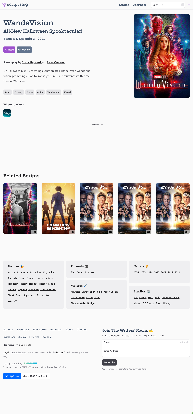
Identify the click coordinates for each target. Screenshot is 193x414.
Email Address (111, 351)
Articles (124, 4)
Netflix (142, 297)
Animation (35, 272)
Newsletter (40, 329)
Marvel (67, 92)
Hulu (157, 297)
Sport (19, 295)
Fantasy (48, 278)
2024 (149, 272)
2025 (143, 272)
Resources (139, 4)
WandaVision (53, 92)
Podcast (89, 272)
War (48, 295)
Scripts (27, 344)
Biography (48, 272)
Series (7, 92)
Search (169, 4)
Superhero (29, 295)
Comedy (18, 92)
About (69, 329)
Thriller (40, 295)
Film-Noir (13, 283)
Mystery (22, 289)
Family (39, 278)
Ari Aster (75, 291)
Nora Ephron (93, 297)
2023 (156, 272)
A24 (136, 297)
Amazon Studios (170, 297)
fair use (59, 352)
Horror (43, 283)
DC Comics (148, 303)
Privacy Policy (141, 369)
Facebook (47, 336)
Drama (30, 92)
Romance (33, 289)
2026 (136, 272)
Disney (167, 303)
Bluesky (22, 336)
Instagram (9, 336)
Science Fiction (48, 289)
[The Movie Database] (30, 363)
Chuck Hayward (32, 62)
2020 (177, 272)
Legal (6, 352)
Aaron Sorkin (111, 291)
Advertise (56, 329)
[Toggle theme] (189, 5)
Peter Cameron (56, 62)
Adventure (22, 272)
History (23, 283)
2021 (170, 272)
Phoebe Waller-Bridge (83, 303)
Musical (12, 289)
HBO (150, 297)
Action (40, 92)
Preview (25, 49)
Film (73, 272)
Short (11, 295)
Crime (22, 278)
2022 (163, 272)
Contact (82, 329)
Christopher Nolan (92, 291)
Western (12, 300)
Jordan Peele (78, 297)
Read (11, 49)
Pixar (159, 303)
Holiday (33, 283)
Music (51, 283)
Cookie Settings (18, 352)
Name (146, 342)
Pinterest (34, 336)
